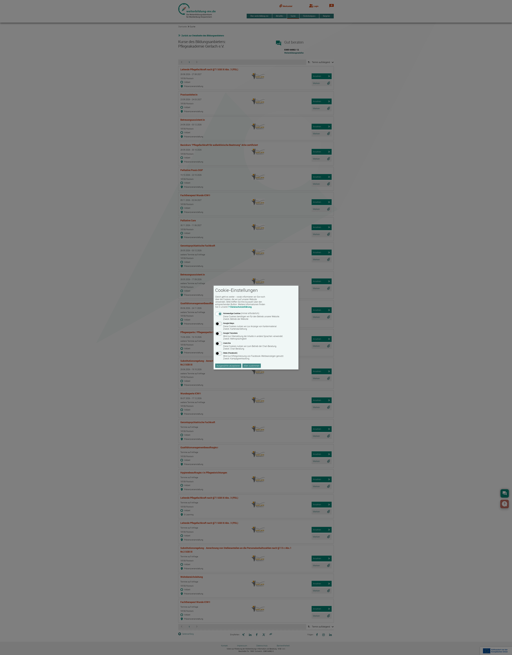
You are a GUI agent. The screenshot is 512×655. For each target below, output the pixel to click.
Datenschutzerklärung (241, 306)
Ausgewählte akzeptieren (228, 365)
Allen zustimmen (251, 365)
